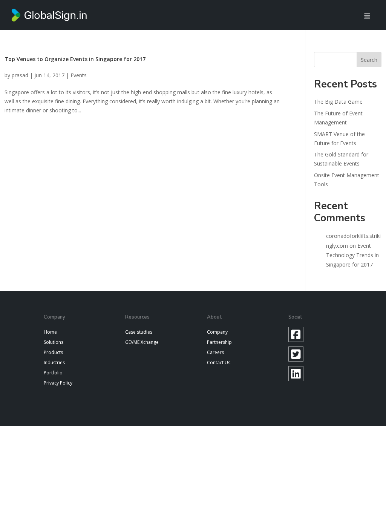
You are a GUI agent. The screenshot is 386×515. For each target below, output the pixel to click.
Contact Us (218, 362)
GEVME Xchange (142, 342)
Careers (215, 352)
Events (78, 75)
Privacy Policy (58, 383)
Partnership (219, 342)
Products (53, 352)
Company (217, 332)
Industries (54, 362)
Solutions (53, 342)
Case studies (138, 332)
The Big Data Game (338, 101)
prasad (20, 75)
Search (369, 59)
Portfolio (53, 372)
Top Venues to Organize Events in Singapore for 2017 (75, 59)
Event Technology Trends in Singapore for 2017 (352, 255)
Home (50, 332)
